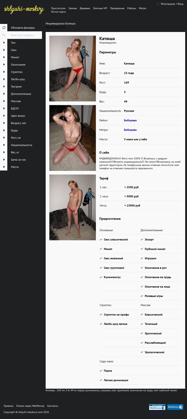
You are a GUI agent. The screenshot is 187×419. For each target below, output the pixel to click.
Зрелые (72, 8)
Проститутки (58, 8)
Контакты (52, 405)
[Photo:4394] (72, 68)
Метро (142, 8)
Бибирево (130, 120)
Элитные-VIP (100, 8)
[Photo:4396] (72, 207)
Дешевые (85, 8)
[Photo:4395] (72, 138)
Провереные (117, 8)
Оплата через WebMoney (30, 405)
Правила (8, 405)
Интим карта (58, 11)
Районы (131, 8)
